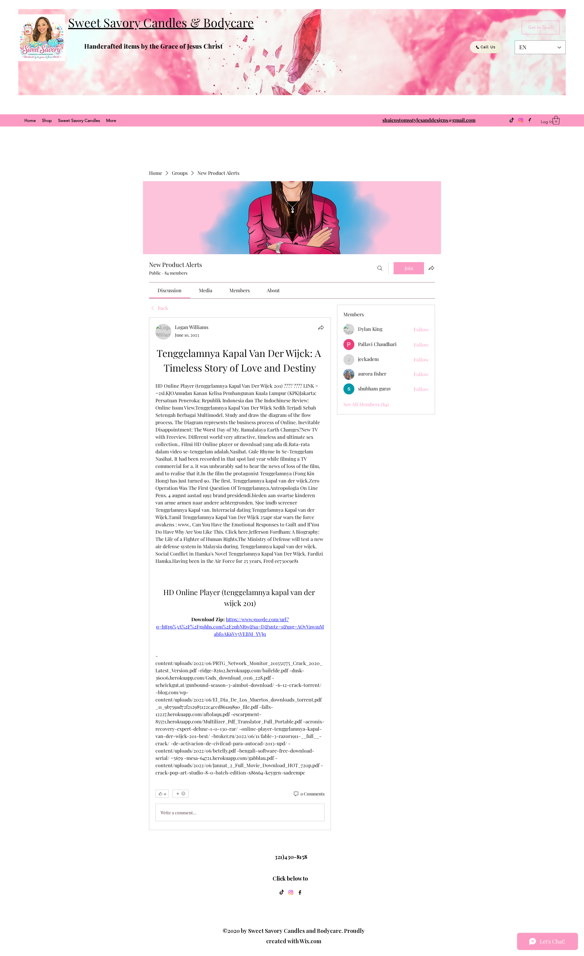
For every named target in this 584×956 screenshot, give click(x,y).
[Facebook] (300, 892)
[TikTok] (512, 120)
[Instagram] (521, 120)
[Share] (321, 327)
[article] (240, 573)
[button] (556, 120)
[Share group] (431, 268)
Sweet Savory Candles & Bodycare (161, 22)
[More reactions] (180, 794)
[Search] (380, 268)
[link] (170, 290)
